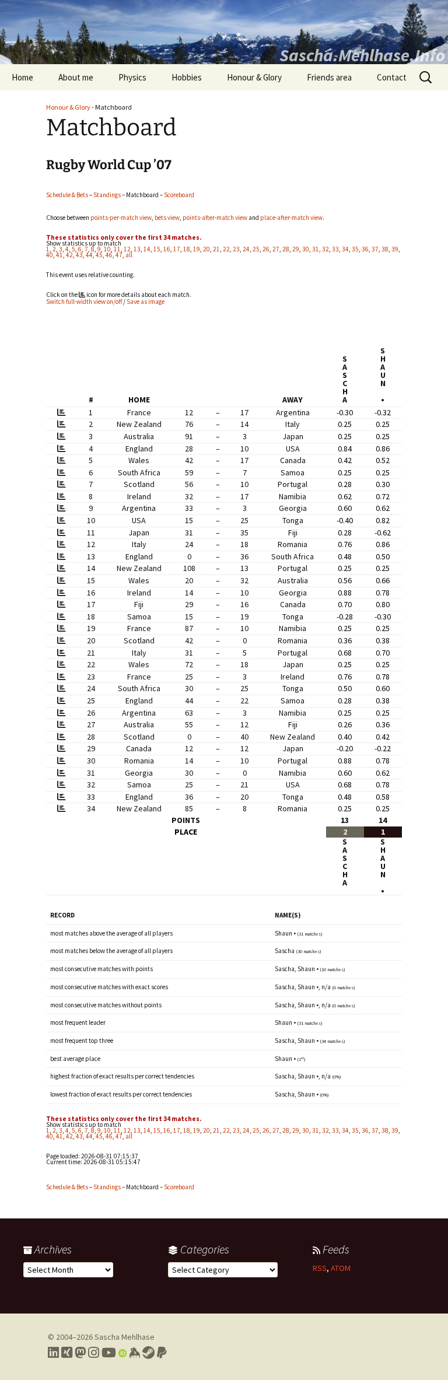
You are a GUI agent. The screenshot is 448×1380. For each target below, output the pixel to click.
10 (107, 249)
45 (99, 255)
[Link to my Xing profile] (66, 1352)
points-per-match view (121, 217)
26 (266, 249)
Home (22, 77)
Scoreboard (179, 195)
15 (156, 249)
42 (69, 255)
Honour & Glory (254, 77)
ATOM (341, 1268)
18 (186, 249)
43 (79, 255)
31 (315, 249)
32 (325, 249)
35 (355, 249)
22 (226, 249)
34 (345, 249)
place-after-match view (291, 217)
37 (375, 249)
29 (295, 249)
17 (176, 249)
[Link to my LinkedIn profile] (53, 1352)
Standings (107, 195)
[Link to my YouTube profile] (109, 1352)
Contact (392, 77)
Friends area (329, 77)
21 (216, 249)
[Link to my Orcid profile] (122, 1352)
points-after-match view (215, 217)
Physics (132, 77)
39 (394, 249)
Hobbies (187, 77)
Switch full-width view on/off (84, 301)
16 (166, 249)
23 (236, 249)
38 (385, 249)
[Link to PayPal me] (162, 1352)
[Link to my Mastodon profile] (80, 1352)
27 (275, 249)
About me (75, 77)
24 (246, 249)
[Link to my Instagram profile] (93, 1352)
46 (109, 255)
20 (206, 249)
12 (127, 249)
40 (49, 255)
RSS (320, 1268)
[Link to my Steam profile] (148, 1352)
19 (196, 249)
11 (117, 249)
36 (365, 249)
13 (137, 249)
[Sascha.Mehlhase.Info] (224, 32)
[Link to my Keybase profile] (134, 1352)
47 (119, 255)
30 (305, 249)
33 (335, 249)
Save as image (145, 301)
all (128, 255)
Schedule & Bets (67, 195)
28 (285, 249)
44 (89, 255)
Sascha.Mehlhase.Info (362, 55)
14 (147, 249)
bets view (167, 217)
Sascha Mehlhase (124, 1337)
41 (59, 255)
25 (256, 249)
